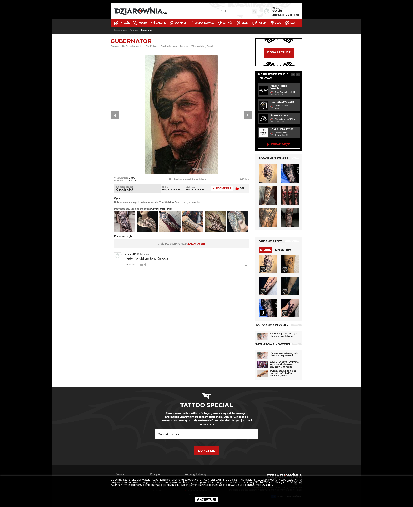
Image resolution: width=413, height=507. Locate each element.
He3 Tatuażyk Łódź (282, 102)
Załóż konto (292, 15)
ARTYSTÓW (283, 250)
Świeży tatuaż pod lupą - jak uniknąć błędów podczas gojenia (284, 373)
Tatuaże (124, 23)
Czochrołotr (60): (161, 209)
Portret (184, 46)
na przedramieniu (132, 46)
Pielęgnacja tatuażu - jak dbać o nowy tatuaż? (284, 335)
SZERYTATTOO (279, 115)
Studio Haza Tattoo (282, 129)
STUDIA (265, 250)
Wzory (142, 23)
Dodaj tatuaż (279, 52)
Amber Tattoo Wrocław (278, 87)
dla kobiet (152, 46)
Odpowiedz (130, 265)
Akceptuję (206, 499)
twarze (115, 46)
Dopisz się (206, 451)
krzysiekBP (130, 254)
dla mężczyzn (169, 46)
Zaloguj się (278, 15)
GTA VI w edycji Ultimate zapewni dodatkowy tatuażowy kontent (284, 364)
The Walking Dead (202, 46)
